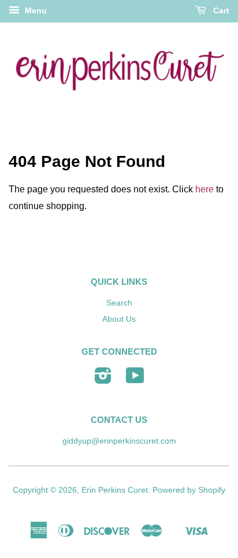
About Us (119, 319)
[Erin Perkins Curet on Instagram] (103, 379)
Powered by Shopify (189, 490)
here (204, 189)
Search (119, 303)
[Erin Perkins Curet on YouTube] (135, 379)
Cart (220, 10)
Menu (35, 10)
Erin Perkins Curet (114, 490)
